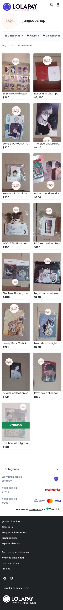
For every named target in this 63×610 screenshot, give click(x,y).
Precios (6, 568)
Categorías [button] (14, 35)
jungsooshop (8, 45)
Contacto (7, 527)
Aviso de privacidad (13, 557)
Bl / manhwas (53, 35)
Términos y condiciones (15, 552)
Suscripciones (9, 538)
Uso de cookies (10, 563)
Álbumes (34, 35)
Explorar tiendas (11, 543)
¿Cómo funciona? (12, 521)
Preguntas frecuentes (14, 532)
